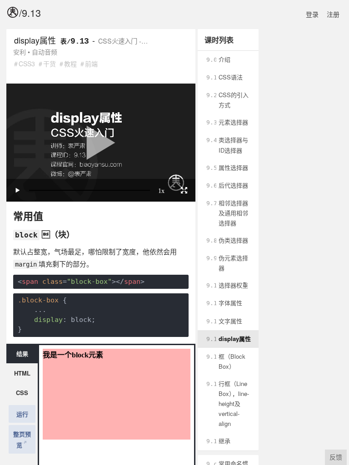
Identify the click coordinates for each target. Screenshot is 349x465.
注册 (333, 14)
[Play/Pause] (18, 190)
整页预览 (22, 439)
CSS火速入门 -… (123, 40)
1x (161, 190)
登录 (312, 14)
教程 (70, 63)
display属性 (35, 40)
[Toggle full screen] (184, 190)
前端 (91, 63)
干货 (49, 63)
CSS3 (27, 63)
